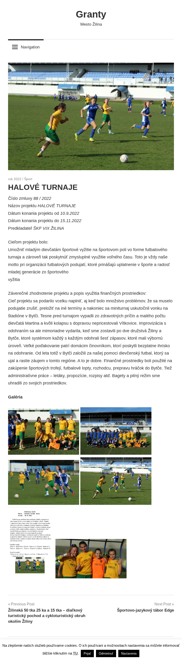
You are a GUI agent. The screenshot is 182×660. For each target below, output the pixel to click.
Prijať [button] (87, 653)
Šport (28, 179)
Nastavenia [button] (128, 653)
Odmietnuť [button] (106, 653)
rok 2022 (14, 179)
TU (75, 653)
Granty (91, 14)
